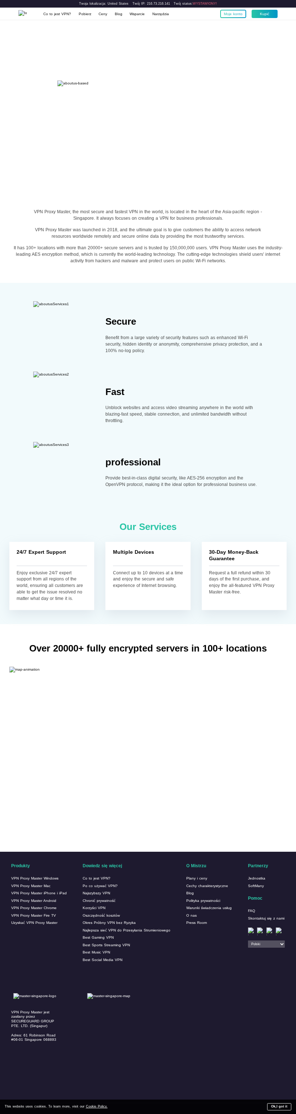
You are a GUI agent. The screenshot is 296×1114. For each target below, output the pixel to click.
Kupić (264, 14)
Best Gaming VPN (98, 937)
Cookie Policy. (97, 1106)
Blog (118, 14)
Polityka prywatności (203, 901)
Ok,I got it (279, 1106)
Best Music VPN (96, 952)
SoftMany (256, 886)
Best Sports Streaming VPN (106, 945)
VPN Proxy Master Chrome (34, 908)
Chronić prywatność (99, 901)
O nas (191, 915)
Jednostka (256, 878)
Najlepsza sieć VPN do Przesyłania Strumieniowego (126, 930)
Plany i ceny (196, 878)
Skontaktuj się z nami (266, 918)
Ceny (103, 14)
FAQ (251, 911)
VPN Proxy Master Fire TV (33, 915)
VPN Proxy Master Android (33, 901)
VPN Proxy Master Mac (31, 886)
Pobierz (85, 14)
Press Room (196, 923)
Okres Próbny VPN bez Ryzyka (109, 923)
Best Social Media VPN (102, 960)
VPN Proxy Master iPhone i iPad (39, 893)
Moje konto (233, 14)
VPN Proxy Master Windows (34, 878)
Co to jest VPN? (57, 14)
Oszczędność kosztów (101, 915)
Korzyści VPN (94, 908)
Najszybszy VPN (96, 893)
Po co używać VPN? (100, 886)
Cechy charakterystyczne (207, 886)
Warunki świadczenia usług (209, 908)
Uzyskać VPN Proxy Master (34, 923)
